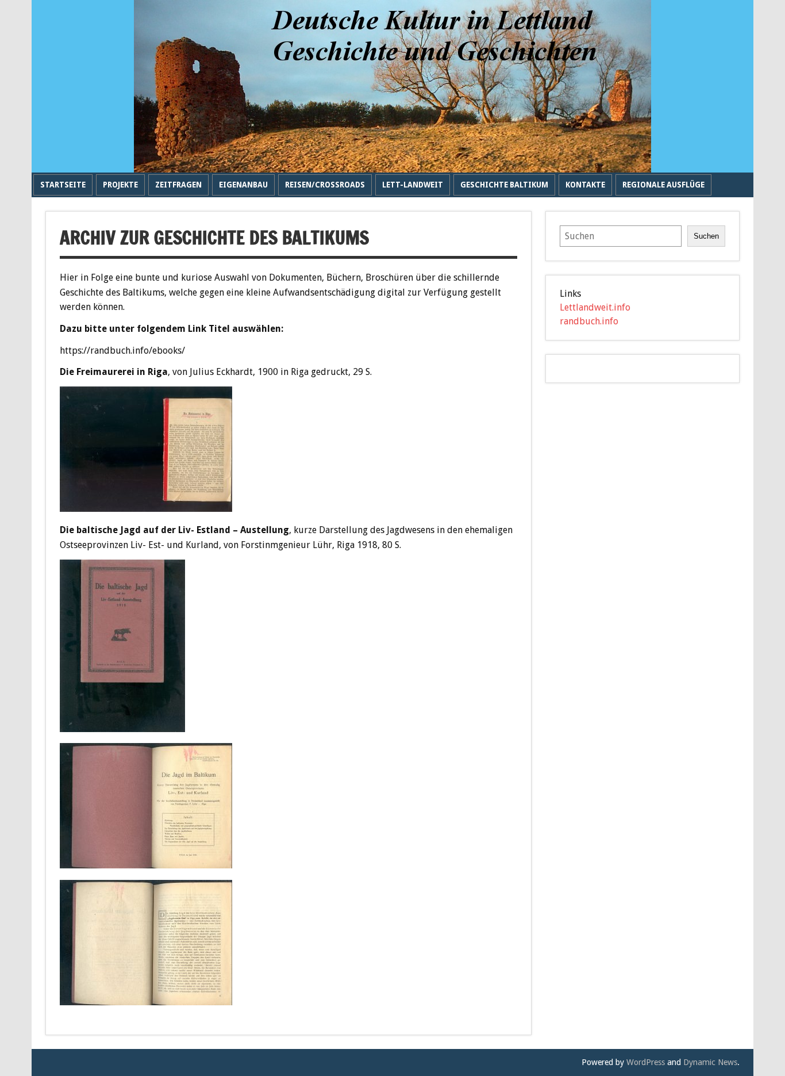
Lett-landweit (412, 185)
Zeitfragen (178, 185)
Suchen (706, 236)
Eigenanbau (243, 185)
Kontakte (585, 185)
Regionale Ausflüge (663, 185)
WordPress (645, 1062)
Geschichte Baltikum (504, 185)
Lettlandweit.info (595, 307)
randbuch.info (589, 321)
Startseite (63, 185)
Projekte (120, 185)
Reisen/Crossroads (325, 185)
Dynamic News (710, 1062)
